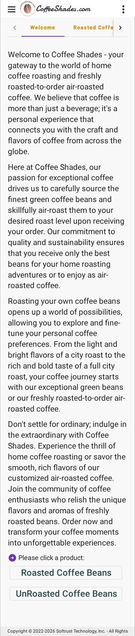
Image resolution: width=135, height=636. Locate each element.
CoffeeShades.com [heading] (63, 8)
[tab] (42, 28)
